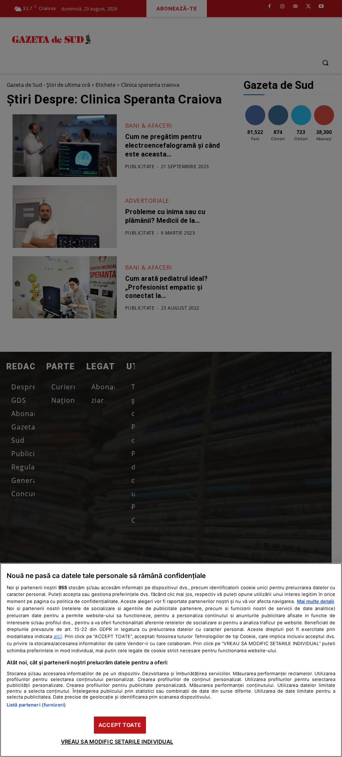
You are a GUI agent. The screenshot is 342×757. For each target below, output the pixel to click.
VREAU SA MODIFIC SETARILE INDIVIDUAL (117, 741)
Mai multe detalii (315, 601)
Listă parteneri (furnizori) (36, 705)
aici (57, 636)
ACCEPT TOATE (119, 725)
